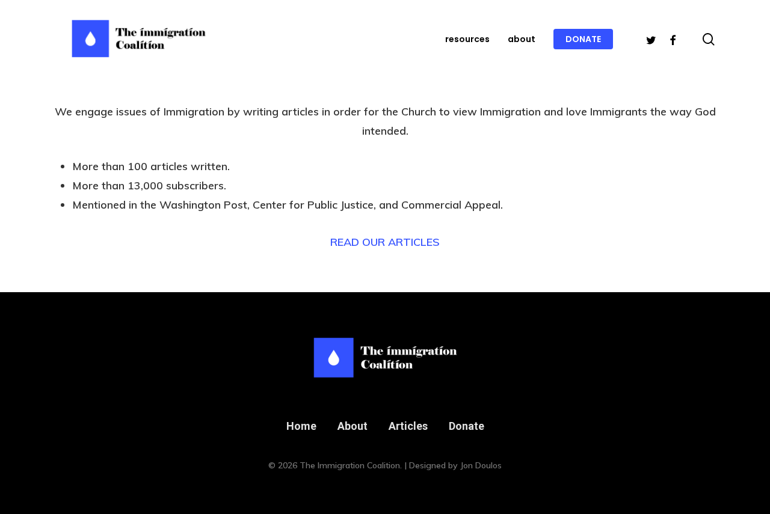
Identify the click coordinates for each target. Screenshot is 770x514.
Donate (466, 426)
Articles (408, 426)
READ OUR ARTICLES (385, 242)
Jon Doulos (481, 465)
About (352, 426)
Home (301, 426)
